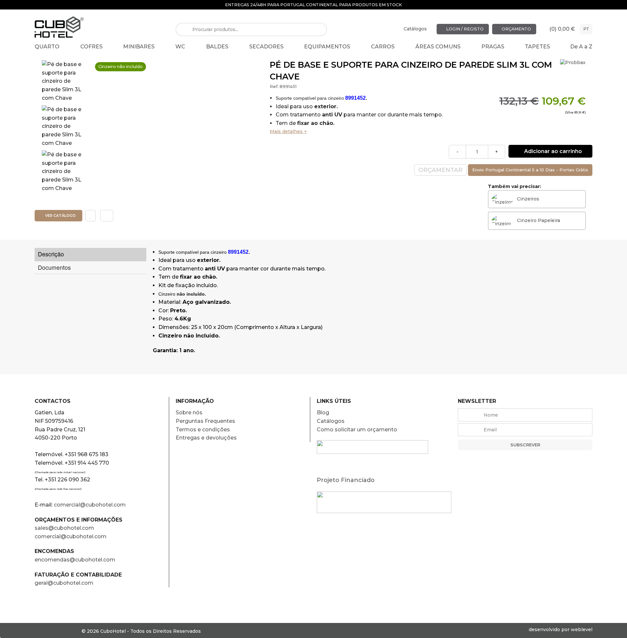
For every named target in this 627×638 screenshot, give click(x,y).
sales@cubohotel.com (64, 528)
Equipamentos (327, 46)
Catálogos (415, 29)
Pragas (492, 46)
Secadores (266, 46)
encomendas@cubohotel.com (76, 560)
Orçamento (516, 28)
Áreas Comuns (437, 46)
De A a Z (581, 46)
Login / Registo (464, 28)
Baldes (217, 46)
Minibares (138, 46)
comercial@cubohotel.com (90, 505)
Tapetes (537, 46)
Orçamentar (440, 169)
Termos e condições (203, 429)
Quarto (47, 46)
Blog (323, 412)
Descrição (51, 254)
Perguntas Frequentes (205, 421)
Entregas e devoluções (206, 438)
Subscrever (525, 444)
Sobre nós (189, 412)
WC (180, 46)
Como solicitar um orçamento (357, 429)
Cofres (91, 46)
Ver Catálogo (60, 215)
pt (586, 28)
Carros (382, 46)
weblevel (581, 629)
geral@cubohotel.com (64, 583)
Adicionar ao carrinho (552, 151)
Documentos (54, 267)
